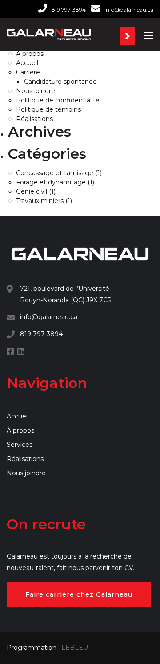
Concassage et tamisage (54, 173)
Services (19, 445)
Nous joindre (35, 91)
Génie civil (31, 191)
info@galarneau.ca (128, 9)
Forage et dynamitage (51, 182)
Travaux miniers (40, 201)
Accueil (27, 63)
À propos (30, 54)
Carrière (28, 72)
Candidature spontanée (60, 82)
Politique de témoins (48, 109)
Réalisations (34, 119)
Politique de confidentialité (58, 100)
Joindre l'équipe (127, 36)
